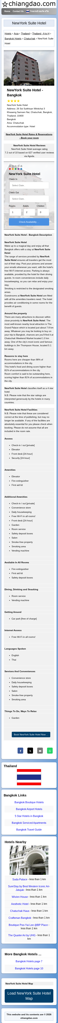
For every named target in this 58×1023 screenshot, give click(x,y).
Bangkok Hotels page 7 (29, 961)
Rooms (12, 206)
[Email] (40, 751)
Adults (26, 206)
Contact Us (18, 11)
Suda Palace (20, 879)
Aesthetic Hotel (20, 904)
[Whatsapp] (50, 751)
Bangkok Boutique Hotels (29, 802)
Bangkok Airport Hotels (29, 809)
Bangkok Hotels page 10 (29, 968)
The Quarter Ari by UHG (22, 935)
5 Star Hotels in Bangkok (29, 816)
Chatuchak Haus (20, 911)
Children (40, 206)
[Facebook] (20, 751)
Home (7, 11)
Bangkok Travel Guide (29, 829)
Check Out (14, 193)
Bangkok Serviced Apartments (29, 822)
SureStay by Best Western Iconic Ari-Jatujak (29, 888)
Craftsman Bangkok (20, 918)
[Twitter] (30, 751)
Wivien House (20, 897)
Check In (13, 179)
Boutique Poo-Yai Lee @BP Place (28, 925)
